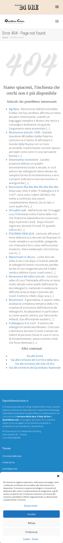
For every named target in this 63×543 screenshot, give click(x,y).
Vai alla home (35, 356)
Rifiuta (31, 523)
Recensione (16, 300)
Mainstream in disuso (22, 257)
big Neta (14, 109)
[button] (58, 476)
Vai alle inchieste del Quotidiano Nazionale (35, 367)
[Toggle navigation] (57, 7)
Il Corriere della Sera (11, 456)
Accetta (31, 514)
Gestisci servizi (30, 505)
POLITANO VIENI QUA (21, 233)
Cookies (26, 538)
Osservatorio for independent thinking (23, 431)
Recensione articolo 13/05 (24, 132)
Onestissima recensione (23, 159)
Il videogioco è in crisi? (22, 323)
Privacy (35, 538)
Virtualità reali (17, 210)
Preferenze (31, 532)
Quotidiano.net (9, 468)
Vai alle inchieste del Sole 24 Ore (34, 364)
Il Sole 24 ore (8, 462)
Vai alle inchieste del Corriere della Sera (35, 360)
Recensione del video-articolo (27, 276)
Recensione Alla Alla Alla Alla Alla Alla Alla (33, 187)
